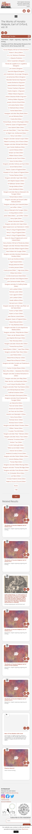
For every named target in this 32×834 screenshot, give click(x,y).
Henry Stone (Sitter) (16, 417)
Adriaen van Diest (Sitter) (16, 153)
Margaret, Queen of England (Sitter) (16, 319)
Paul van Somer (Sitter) (16, 406)
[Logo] (6, 4)
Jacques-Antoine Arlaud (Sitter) (16, 102)
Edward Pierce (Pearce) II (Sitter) (16, 360)
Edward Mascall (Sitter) (16, 322)
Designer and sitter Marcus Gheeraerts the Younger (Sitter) (16, 193)
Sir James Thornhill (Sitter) (16, 431)
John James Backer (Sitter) (16, 105)
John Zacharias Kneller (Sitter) (16, 281)
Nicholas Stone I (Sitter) (16, 420)
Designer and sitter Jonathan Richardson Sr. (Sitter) (16, 375)
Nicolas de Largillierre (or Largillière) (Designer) (16, 65)
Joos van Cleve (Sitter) (9, 130)
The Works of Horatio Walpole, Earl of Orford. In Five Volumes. (15, 665)
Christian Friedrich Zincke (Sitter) (16, 479)
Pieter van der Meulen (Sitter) (16, 335)
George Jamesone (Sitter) (16, 264)
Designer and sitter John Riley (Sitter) (16, 378)
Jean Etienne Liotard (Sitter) (16, 316)
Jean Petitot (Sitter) (16, 355)
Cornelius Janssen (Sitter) (16, 267)
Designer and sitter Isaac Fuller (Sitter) (16, 178)
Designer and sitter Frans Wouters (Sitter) (16, 470)
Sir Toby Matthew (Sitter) (16, 325)
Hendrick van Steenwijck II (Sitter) (16, 414)
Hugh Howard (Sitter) (16, 262)
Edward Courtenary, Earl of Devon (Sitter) (16, 141)
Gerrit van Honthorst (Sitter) (16, 259)
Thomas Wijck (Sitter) (16, 462)
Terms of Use (5, 799)
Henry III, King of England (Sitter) (16, 230)
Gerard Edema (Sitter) (16, 167)
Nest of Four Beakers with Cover (14, 733)
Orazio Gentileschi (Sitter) (16, 189)
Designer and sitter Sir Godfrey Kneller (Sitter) (16, 285)
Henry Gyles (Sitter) (16, 218)
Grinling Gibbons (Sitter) (16, 213)
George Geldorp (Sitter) (16, 186)
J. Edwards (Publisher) (16, 58)
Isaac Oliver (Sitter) (23, 349)
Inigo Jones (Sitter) (23, 270)
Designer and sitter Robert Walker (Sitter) (16, 456)
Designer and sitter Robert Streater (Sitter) (16, 425)
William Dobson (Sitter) (16, 155)
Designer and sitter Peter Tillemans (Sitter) (16, 434)
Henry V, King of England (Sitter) (16, 232)
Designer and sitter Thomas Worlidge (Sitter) (16, 467)
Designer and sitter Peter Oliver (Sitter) (16, 352)
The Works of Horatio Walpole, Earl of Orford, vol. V (15, 630)
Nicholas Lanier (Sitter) (16, 292)
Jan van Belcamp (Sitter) (16, 116)
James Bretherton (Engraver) (16, 85)
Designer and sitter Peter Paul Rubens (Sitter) (16, 387)
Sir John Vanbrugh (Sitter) (16, 445)
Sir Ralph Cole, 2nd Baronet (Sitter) (16, 133)
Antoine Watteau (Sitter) (16, 459)
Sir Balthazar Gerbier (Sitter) (16, 183)
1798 (16, 490)
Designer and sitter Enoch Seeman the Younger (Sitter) (16, 399)
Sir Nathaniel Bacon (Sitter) (16, 108)
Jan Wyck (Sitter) (16, 476)
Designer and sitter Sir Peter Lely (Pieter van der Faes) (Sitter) (16, 307)
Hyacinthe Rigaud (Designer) (16, 71)
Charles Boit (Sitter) (16, 119)
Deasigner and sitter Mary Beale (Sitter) (16, 113)
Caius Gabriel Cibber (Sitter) (16, 127)
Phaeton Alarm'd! (9, 768)
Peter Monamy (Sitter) (16, 341)
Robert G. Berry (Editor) (16, 52)
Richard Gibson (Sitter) (16, 197)
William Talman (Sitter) (16, 428)
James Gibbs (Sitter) (9, 216)
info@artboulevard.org (11, 793)
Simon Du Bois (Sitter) (16, 161)
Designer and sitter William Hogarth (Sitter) (16, 248)
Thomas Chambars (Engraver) (16, 88)
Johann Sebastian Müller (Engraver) (16, 96)
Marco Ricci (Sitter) (8, 371)
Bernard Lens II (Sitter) (16, 303)
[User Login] (24, 11)
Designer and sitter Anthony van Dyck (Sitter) (16, 164)
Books (16, 486)
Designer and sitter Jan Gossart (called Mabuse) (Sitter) (16, 201)
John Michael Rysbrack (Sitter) (16, 390)
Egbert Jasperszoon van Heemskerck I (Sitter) (16, 227)
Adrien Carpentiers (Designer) (16, 61)
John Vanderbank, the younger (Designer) (16, 74)
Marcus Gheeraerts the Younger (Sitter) (16, 210)
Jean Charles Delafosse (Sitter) (16, 147)
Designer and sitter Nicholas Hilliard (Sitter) (16, 246)
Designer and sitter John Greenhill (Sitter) (16, 204)
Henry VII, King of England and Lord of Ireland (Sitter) (16, 239)
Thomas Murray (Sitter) (16, 346)
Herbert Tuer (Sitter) (16, 442)
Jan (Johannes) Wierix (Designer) (16, 77)
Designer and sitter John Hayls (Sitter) (16, 224)
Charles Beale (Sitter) (16, 110)
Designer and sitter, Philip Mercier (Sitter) (16, 332)
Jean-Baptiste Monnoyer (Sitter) (16, 338)
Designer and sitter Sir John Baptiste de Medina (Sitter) (16, 328)
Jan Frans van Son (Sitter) (16, 411)
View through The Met (8, 36)
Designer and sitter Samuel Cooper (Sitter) (16, 139)
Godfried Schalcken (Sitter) (16, 392)
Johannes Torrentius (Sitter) (16, 439)
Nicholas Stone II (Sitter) (16, 423)
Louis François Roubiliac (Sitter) (16, 384)
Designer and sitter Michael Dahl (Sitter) (16, 144)
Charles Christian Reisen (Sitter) (16, 368)
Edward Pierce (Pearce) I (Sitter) (16, 358)
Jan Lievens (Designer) (16, 68)
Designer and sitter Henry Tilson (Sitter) (16, 437)
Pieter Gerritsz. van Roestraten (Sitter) (16, 381)
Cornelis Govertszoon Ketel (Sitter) (16, 276)
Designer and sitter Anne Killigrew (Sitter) (16, 278)
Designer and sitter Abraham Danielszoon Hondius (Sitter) (16, 255)
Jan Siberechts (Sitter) (16, 403)
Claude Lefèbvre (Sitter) (16, 300)
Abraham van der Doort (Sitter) (16, 158)
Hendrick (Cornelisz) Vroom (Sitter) (16, 453)
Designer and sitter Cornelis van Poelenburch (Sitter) (16, 364)
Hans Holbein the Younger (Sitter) (16, 251)
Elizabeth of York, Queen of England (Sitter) (16, 172)
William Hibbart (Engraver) (16, 94)
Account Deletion (6, 802)
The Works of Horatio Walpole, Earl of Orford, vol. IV (15, 699)
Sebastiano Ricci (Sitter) (22, 371)
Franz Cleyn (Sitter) (23, 130)
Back (16, 496)
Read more (25, 829)
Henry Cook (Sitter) (16, 136)
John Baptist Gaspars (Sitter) (16, 181)
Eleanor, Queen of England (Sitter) (16, 169)
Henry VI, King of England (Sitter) (16, 235)
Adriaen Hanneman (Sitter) (16, 221)
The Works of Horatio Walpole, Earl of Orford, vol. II (15, 526)
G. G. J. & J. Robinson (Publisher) (16, 55)
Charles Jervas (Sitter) (9, 270)
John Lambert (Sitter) (16, 289)
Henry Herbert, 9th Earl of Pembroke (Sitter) (16, 243)
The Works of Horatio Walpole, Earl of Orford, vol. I (15, 560)
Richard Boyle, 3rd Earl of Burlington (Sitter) (16, 122)
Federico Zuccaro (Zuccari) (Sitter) (16, 481)
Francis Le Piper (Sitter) (16, 311)
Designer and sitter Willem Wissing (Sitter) (16, 465)
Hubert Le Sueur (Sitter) (16, 313)
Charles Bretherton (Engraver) (16, 82)
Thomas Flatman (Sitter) (16, 175)
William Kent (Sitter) (16, 273)
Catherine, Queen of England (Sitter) (16, 125)
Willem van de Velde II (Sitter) (16, 448)
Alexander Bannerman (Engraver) (16, 80)
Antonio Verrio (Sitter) (16, 451)
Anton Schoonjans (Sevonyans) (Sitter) (16, 395)
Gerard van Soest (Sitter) (16, 408)
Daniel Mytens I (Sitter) (9, 349)
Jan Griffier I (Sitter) (16, 207)
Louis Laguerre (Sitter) (16, 295)
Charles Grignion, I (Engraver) (16, 91)
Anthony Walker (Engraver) (16, 99)
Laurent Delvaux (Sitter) (16, 150)
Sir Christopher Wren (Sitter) (16, 473)
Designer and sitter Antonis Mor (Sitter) (16, 344)
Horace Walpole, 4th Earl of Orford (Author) (16, 50)
